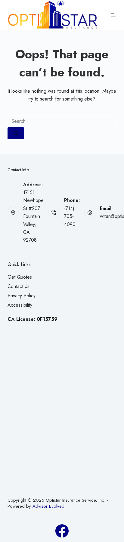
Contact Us (18, 286)
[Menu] (113, 15)
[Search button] (16, 133)
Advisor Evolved (48, 506)
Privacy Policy (22, 295)
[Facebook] (62, 530)
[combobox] (62, 121)
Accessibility (20, 305)
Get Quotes (20, 277)
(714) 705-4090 (70, 216)
